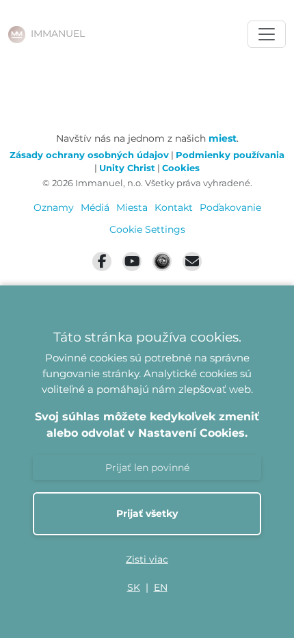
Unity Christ (127, 168)
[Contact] (192, 261)
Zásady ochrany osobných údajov (89, 155)
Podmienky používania (230, 155)
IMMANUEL (58, 33)
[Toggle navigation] (267, 34)
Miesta (132, 207)
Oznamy (54, 207)
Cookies (181, 168)
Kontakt (174, 207)
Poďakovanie (230, 207)
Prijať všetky (147, 513)
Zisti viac (147, 559)
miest (223, 138)
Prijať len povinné (147, 467)
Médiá (95, 207)
